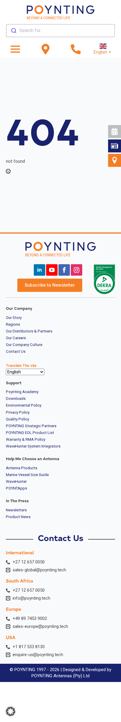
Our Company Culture (24, 345)
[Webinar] (114, 131)
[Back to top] (111, 219)
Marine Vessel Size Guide (27, 475)
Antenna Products (21, 468)
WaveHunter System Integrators (33, 446)
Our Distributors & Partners (29, 331)
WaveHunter (16, 482)
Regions (13, 324)
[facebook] (64, 270)
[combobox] (60, 30)
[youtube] (52, 270)
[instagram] (76, 270)
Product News (18, 517)
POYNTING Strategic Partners (31, 426)
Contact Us (16, 352)
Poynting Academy (22, 392)
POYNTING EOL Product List (30, 433)
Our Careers (16, 338)
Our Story (14, 318)
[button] (10, 711)
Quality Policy (17, 419)
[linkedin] (39, 270)
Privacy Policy (18, 412)
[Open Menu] (15, 49)
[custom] (114, 145)
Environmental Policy (23, 405)
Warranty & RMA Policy (25, 439)
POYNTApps (16, 488)
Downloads (16, 399)
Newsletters (16, 510)
